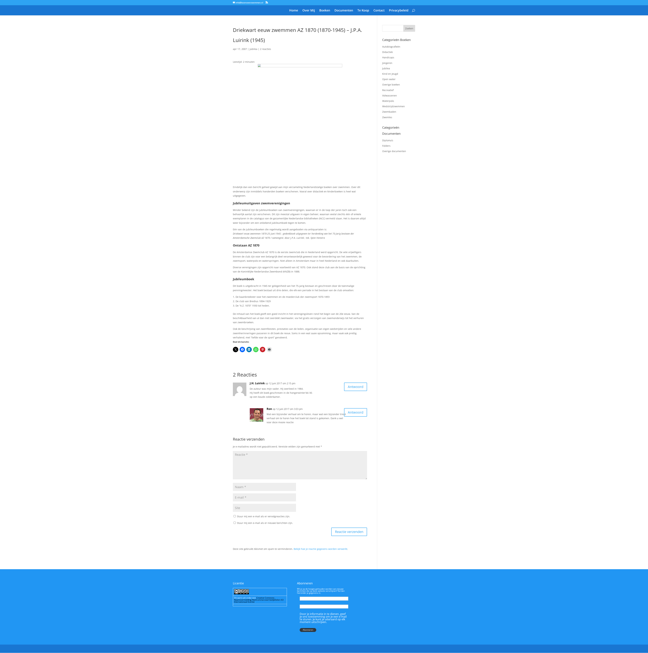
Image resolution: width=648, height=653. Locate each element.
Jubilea (253, 49)
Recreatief (388, 90)
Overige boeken (391, 84)
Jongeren (387, 63)
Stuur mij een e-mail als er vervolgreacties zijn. (263, 516)
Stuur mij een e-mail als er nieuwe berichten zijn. (265, 523)
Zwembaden (389, 111)
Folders (386, 145)
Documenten (343, 10)
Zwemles (387, 117)
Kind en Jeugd (390, 73)
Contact (379, 10)
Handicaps (388, 57)
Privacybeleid (398, 10)
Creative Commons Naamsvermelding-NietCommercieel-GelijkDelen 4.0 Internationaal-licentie (259, 599)
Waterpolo (388, 101)
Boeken (324, 10)
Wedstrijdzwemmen (393, 106)
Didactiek (387, 52)
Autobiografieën (391, 46)
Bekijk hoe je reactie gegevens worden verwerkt (320, 548)
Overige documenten (394, 151)
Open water (389, 79)
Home (293, 10)
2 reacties (265, 49)
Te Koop (363, 10)
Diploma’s (387, 140)
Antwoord (355, 386)
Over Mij (308, 10)
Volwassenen (389, 95)
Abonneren (308, 629)
